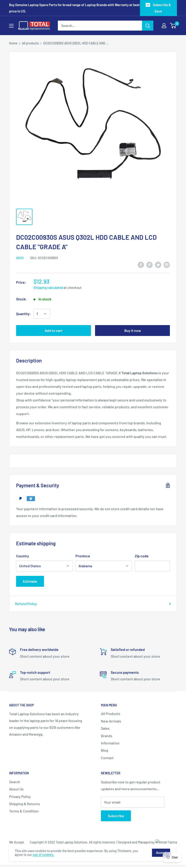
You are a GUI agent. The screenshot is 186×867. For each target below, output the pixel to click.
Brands (106, 736)
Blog (104, 750)
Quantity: (23, 314)
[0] (173, 25)
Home (13, 43)
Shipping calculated (48, 287)
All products (30, 43)
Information (110, 743)
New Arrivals (111, 721)
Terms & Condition (24, 811)
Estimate (30, 581)
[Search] (147, 26)
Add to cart (53, 330)
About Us (16, 789)
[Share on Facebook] (141, 264)
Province (83, 556)
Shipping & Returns (24, 804)
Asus (20, 258)
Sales (105, 728)
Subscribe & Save (162, 8)
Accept (161, 853)
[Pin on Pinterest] (149, 264)
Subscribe (116, 816)
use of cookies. (43, 855)
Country (22, 556)
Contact (107, 758)
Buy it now (132, 330)
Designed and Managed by (136, 842)
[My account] (164, 25)
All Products (110, 713)
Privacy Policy (20, 796)
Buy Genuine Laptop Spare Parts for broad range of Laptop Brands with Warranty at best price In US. (74, 8)
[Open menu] (11, 26)
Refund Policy (26, 603)
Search (14, 782)
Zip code (142, 556)
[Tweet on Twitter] (158, 264)
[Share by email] (167, 264)
